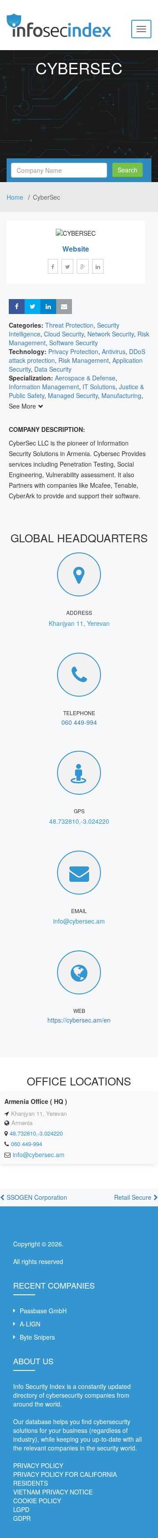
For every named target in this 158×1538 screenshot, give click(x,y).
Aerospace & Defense (85, 377)
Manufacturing (121, 395)
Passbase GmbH (43, 1310)
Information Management (44, 386)
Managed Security (73, 395)
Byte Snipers (37, 1337)
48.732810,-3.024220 (79, 821)
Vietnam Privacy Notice (53, 1491)
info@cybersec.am (79, 921)
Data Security (53, 369)
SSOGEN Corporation (37, 1197)
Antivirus (114, 351)
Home (16, 197)
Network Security (110, 333)
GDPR (22, 1518)
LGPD (21, 1509)
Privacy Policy (38, 1465)
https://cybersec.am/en (79, 1020)
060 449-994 (79, 722)
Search (127, 169)
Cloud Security (64, 333)
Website (75, 249)
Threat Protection (69, 325)
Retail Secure (132, 1197)
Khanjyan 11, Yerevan (79, 623)
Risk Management (83, 360)
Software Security (73, 342)
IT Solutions (99, 386)
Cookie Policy (37, 1500)
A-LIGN (30, 1323)
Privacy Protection (73, 351)
